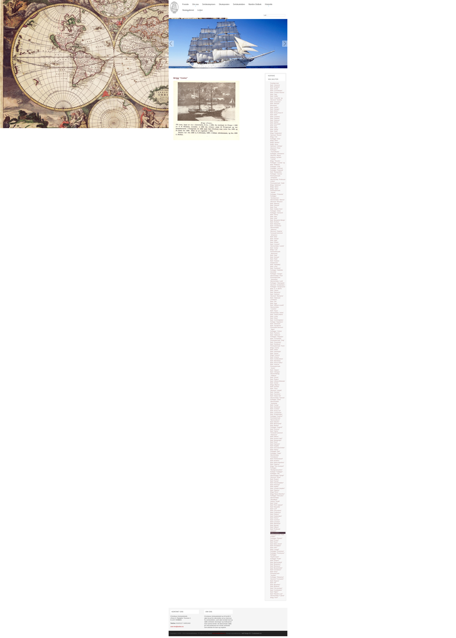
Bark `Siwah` (274, 129)
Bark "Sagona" (275, 464)
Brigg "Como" (274, 533)
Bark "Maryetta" (275, 507)
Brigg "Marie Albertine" (277, 494)
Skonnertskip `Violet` (277, 313)
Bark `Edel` (274, 115)
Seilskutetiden (239, 4)
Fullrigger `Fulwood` (276, 170)
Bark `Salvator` (275, 392)
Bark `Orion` (274, 318)
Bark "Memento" (275, 523)
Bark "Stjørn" (274, 592)
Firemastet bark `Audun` (275, 367)
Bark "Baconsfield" (276, 562)
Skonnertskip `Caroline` (274, 308)
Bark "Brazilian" (275, 584)
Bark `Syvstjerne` (275, 325)
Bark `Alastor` (274, 239)
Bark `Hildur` (274, 349)
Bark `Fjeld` (274, 259)
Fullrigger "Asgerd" (276, 427)
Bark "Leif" (273, 509)
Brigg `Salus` (274, 189)
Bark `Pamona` (275, 333)
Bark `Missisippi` (275, 124)
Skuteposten (224, 4)
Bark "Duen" (274, 542)
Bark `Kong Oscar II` (276, 113)
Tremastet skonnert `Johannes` (276, 234)
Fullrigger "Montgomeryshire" (276, 469)
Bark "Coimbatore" (276, 590)
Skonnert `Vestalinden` (277, 285)
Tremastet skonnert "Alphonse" (276, 434)
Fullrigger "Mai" (275, 451)
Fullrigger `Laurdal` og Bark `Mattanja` (277, 163)
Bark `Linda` (274, 316)
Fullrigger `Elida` (275, 211)
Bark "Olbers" (274, 527)
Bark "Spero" (274, 449)
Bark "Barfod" (274, 425)
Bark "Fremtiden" (275, 546)
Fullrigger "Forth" (275, 559)
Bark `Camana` (275, 116)
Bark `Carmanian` (276, 412)
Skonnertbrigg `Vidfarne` (274, 374)
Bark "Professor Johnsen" (275, 530)
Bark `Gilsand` (275, 205)
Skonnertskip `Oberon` (277, 200)
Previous (172, 44)
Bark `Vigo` (274, 94)
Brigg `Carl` (274, 250)
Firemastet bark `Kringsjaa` (275, 177)
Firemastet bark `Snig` (277, 340)
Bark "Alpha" (274, 431)
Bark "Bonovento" (276, 423)
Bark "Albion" (274, 436)
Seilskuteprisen (208, 4)
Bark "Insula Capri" (276, 438)
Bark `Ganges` (275, 109)
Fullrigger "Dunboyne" (277, 553)
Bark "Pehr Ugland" (276, 505)
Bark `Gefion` (274, 107)
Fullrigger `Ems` (275, 139)
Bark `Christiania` (276, 226)
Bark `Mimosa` (275, 203)
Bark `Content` (275, 409)
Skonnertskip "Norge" (277, 475)
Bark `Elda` (274, 237)
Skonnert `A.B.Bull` (276, 146)
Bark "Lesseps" (275, 522)
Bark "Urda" (274, 503)
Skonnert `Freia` (275, 148)
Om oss (195, 5)
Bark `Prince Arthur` (276, 362)
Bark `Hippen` (274, 370)
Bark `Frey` (273, 207)
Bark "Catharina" (275, 512)
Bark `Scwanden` (275, 342)
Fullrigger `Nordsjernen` (274, 197)
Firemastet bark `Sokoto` (275, 191)
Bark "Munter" (274, 525)
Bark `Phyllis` (274, 242)
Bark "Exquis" (274, 479)
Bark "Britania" (275, 586)
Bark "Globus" (274, 514)
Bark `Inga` (273, 303)
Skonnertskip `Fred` (276, 276)
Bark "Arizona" (275, 429)
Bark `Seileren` (275, 120)
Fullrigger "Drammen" (277, 551)
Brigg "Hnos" (274, 492)
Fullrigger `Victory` (276, 331)
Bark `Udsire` (274, 290)
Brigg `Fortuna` (275, 355)
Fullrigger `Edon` (275, 399)
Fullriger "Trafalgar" (276, 472)
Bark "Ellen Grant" (276, 544)
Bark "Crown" (274, 540)
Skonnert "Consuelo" (277, 579)
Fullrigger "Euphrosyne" (274, 556)
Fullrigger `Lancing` (276, 168)
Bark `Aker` (274, 216)
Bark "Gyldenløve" (276, 516)
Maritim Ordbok (255, 4)
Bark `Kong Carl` (275, 411)
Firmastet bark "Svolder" (274, 574)
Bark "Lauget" (274, 549)
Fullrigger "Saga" (275, 453)
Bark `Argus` (274, 311)
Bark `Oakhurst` (275, 335)
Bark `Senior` (274, 353)
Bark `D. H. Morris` (276, 288)
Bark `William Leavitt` (277, 305)
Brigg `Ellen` (274, 140)
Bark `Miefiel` (274, 122)
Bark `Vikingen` (275, 372)
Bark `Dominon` (275, 407)
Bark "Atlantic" (274, 422)
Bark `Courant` (275, 244)
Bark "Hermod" (275, 485)
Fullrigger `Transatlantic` (275, 151)
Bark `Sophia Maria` (276, 314)
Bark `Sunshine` (275, 394)
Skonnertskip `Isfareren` (274, 228)
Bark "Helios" (274, 518)
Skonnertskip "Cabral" (277, 595)
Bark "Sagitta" (274, 446)
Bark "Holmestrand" (276, 459)
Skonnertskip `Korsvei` (277, 398)
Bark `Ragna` (274, 379)
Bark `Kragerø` (275, 87)
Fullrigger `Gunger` (276, 274)
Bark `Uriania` (274, 357)
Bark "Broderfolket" (276, 568)
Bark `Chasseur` (275, 102)
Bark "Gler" (273, 547)
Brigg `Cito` (274, 137)
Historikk (268, 5)
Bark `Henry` (274, 214)
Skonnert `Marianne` (277, 296)
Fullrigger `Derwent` (276, 213)
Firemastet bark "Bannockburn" (275, 419)
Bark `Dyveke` (274, 386)
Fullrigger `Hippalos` (277, 337)
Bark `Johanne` (275, 85)
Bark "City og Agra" (276, 588)
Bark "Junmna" (275, 520)
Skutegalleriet (188, 11)
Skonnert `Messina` (276, 202)
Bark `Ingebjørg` (275, 264)
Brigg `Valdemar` (275, 185)
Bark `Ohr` (273, 301)
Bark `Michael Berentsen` (274, 104)
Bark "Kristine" (274, 460)
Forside (185, 4)
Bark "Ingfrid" (274, 486)
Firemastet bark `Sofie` (277, 183)
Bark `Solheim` (275, 294)
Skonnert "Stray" (275, 477)
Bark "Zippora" (275, 490)
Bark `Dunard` (274, 257)
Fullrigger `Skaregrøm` (277, 283)
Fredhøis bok (274, 83)
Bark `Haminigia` (275, 351)
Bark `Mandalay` (275, 361)
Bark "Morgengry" (276, 440)
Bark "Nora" (274, 442)
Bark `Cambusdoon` (276, 359)
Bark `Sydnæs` (275, 118)
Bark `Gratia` (274, 248)
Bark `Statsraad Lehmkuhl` (275, 299)
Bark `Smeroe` (275, 364)
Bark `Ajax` (273, 126)
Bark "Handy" (274, 481)
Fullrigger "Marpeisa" (277, 577)
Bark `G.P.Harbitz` (276, 338)
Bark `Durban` (274, 222)
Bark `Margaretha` (276, 172)
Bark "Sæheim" (275, 444)
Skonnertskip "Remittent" (274, 498)
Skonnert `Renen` (276, 135)
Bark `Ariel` (274, 218)
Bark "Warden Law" (276, 594)
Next (284, 44)
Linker (200, 11)
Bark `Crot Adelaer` (276, 90)
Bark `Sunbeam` (275, 268)
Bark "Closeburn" (275, 570)
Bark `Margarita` (275, 224)
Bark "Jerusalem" (275, 510)
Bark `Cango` (274, 405)
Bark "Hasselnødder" (277, 483)
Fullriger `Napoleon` (276, 322)
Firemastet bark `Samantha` (275, 278)
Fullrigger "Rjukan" (276, 538)
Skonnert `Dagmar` (276, 231)
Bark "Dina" (274, 572)
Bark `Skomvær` (275, 324)
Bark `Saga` (274, 127)
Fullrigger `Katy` (275, 166)
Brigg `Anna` (274, 144)
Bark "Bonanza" (275, 566)
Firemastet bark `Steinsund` (275, 252)
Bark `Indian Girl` (275, 396)
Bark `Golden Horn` (276, 209)
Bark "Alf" (273, 583)
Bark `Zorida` (274, 383)
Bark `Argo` (274, 255)
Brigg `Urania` (274, 348)
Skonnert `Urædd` (276, 390)
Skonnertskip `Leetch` (277, 246)
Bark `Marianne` (275, 292)
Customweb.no (256, 633)
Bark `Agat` (274, 240)
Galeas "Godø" (275, 501)
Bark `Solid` (274, 131)
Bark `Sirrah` (274, 89)
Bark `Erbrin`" (274, 111)
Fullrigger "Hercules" (277, 496)
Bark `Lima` (274, 266)
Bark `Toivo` (274, 388)
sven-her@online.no (177, 626)
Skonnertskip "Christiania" (274, 456)
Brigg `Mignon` (275, 385)
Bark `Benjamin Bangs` (277, 220)
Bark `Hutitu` (274, 96)
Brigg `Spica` (274, 187)
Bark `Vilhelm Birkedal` (277, 381)
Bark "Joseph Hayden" (277, 488)
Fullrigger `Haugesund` (277, 287)
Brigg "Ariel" (274, 597)
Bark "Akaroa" (274, 581)
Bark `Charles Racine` (277, 92)
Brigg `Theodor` (275, 161)
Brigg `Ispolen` (275, 142)
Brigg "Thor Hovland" (277, 466)
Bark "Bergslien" (275, 564)
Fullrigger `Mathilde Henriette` (276, 271)
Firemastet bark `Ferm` (277, 346)
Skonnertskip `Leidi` (276, 281)
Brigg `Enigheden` (276, 133)
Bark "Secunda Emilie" (277, 448)
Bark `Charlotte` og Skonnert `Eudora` (276, 99)
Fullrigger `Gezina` (276, 174)
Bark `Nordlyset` (275, 344)
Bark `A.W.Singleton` (277, 320)
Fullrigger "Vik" (275, 473)
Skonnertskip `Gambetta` (274, 402)
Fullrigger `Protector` (277, 194)
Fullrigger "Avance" (276, 416)
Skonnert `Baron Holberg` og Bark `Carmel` (275, 157)
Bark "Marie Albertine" (277, 462)
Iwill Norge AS (246, 633)
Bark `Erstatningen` (276, 414)
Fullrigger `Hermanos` (277, 153)
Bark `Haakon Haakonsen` (274, 262)
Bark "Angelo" (274, 560)
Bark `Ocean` (274, 377)
